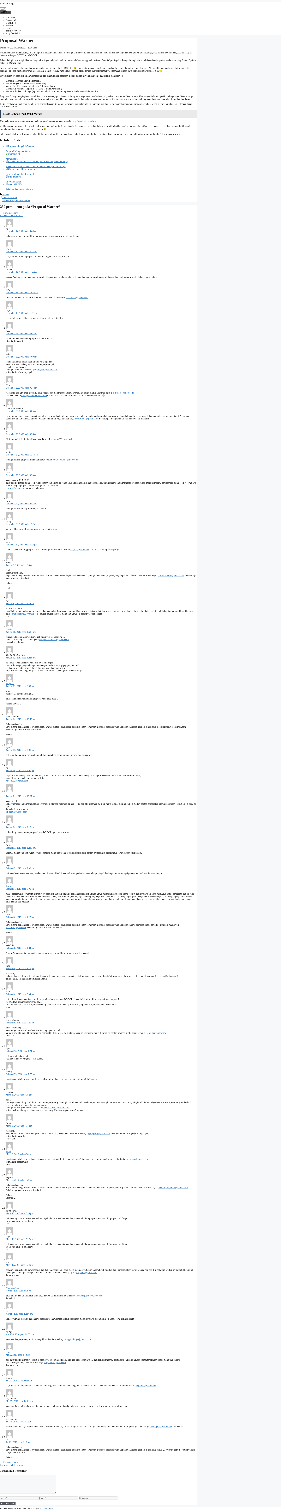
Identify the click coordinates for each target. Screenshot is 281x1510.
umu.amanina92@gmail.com (25, 613)
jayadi (9, 747)
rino (8, 768)
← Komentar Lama (9, 213)
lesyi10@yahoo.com (79, 549)
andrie (9, 629)
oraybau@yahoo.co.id (47, 369)
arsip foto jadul (13, 33)
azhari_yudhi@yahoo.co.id (65, 459)
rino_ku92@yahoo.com (17, 780)
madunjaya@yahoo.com (161, 1426)
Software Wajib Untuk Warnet (16, 200)
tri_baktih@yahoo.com (16, 812)
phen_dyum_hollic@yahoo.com (173, 1187)
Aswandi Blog (6, 3)
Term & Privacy (13, 30)
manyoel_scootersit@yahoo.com (54, 639)
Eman (8, 1151)
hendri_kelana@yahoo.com (56, 1107)
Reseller (9, 28)
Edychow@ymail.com (86, 1272)
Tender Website (9, 197)
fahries (9, 886)
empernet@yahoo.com (146, 1385)
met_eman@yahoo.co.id (137, 1159)
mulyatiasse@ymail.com (55, 1362)
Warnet (5, 194)
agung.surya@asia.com (99, 1133)
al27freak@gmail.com (16, 927)
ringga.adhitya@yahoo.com (78, 1339)
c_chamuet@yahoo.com (77, 297)
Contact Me (11, 20)
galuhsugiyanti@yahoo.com (90, 1295)
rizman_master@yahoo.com (171, 575)
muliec (9, 1352)
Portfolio (10, 25)
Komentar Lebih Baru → (11, 215)
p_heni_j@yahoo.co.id (123, 392)
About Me (10, 17)
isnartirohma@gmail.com (86, 418)
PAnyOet (10, 683)
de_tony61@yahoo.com (154, 1033)
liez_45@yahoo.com (15, 488)
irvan (8, 249)
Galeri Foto (11, 23)
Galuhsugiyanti (13, 1288)
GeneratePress (46, 1508)
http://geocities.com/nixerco (85, 121)
